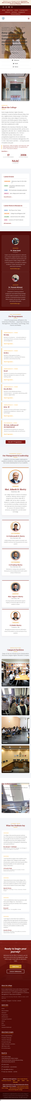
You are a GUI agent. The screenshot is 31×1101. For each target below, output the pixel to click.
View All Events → (8, 197)
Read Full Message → (15, 268)
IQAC (3, 1023)
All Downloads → (8, 223)
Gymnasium (14, 12)
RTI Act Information (6, 1048)
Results (16, 63)
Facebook (4, 1000)
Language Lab (21, 12)
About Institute (5, 1010)
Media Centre (10, 10)
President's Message (6, 1037)
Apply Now (4, 53)
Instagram (9, 1000)
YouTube (14, 1000)
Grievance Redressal (15, 14)
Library (3, 10)
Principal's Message (6, 1042)
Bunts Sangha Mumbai (7, 1035)
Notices (16, 66)
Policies (3, 1025)
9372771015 (6, 1064)
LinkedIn (19, 1000)
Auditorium (7, 12)
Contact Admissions (15, 971)
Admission (4, 1012)
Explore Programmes (12, 53)
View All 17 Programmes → (15, 442)
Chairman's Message (6, 1040)
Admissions (16, 60)
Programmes (5, 1015)
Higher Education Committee (8, 1044)
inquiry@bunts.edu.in (8, 1069)
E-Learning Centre (23, 10)
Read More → (5, 151)
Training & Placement (7, 1019)
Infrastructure (5, 1017)
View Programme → (9, 343)
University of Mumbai (6, 1080)
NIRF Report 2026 (6, 1046)
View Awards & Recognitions (10, 812)
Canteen (16, 10)
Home (3, 1008)
